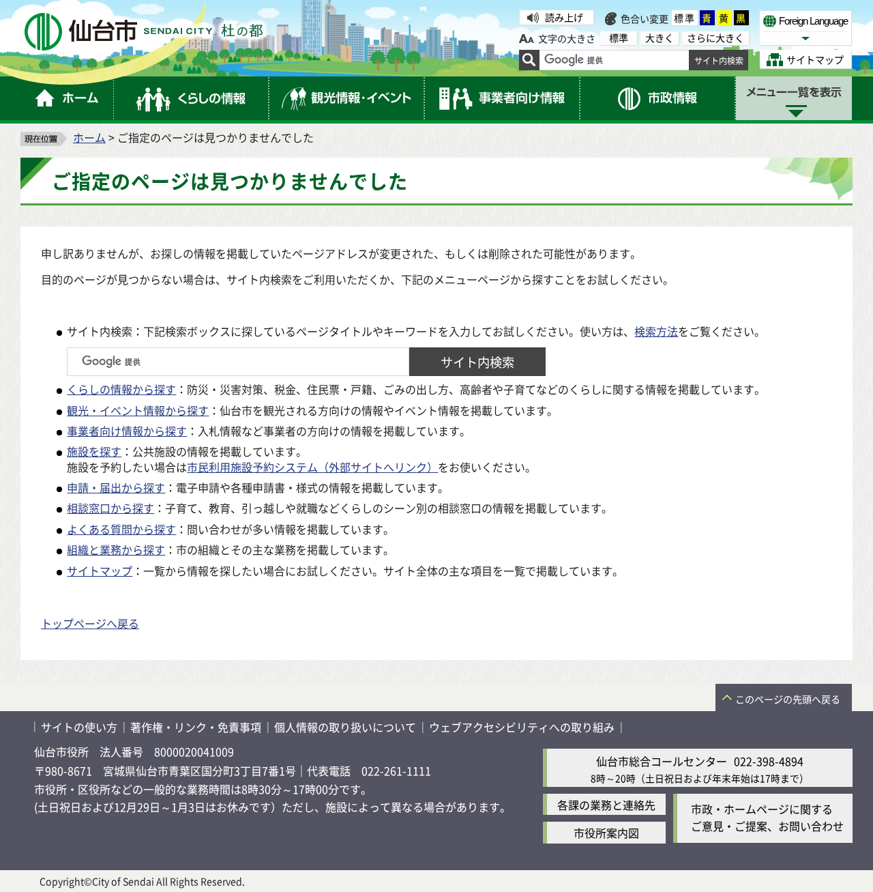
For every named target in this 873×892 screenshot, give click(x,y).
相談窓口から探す (110, 508)
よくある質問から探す (121, 529)
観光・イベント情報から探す (138, 410)
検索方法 (656, 331)
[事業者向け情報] (502, 98)
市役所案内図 (606, 832)
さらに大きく (715, 37)
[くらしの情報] (191, 98)
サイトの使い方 (79, 727)
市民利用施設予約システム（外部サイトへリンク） (312, 467)
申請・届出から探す (116, 487)
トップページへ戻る (90, 623)
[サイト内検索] (529, 60)
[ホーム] (67, 98)
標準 (685, 18)
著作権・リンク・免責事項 (195, 727)
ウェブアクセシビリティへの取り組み (522, 727)
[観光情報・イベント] (347, 98)
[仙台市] (143, 32)
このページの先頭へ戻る (787, 699)
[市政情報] (658, 98)
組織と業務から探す (116, 549)
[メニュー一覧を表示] (794, 98)
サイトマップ (99, 570)
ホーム (89, 137)
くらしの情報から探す (121, 389)
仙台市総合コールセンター (661, 761)
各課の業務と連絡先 (606, 804)
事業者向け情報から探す (127, 430)
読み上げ (564, 17)
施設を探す (94, 451)
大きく (659, 37)
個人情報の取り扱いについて (345, 727)
